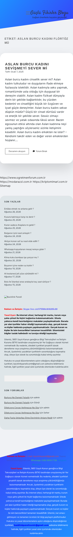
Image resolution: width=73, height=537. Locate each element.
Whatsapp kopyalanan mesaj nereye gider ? (24, 249)
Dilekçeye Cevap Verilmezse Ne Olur (21, 407)
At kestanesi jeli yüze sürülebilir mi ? (21, 273)
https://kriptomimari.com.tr (50, 181)
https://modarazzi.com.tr (16, 181)
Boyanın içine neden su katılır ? (19, 265)
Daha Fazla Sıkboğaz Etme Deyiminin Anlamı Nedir (28, 417)
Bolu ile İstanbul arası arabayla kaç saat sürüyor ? (27, 281)
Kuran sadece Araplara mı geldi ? (19, 225)
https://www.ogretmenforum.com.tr (22, 177)
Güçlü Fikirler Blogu (49, 12)
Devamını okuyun (19, 152)
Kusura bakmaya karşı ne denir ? (19, 217)
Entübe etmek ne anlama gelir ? (19, 208)
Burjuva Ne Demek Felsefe (17, 397)
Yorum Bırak (41, 151)
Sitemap (5, 185)
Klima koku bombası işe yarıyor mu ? (21, 257)
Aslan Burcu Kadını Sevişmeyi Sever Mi (27, 66)
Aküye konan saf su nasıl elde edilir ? (21, 241)
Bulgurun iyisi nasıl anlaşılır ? (17, 233)
